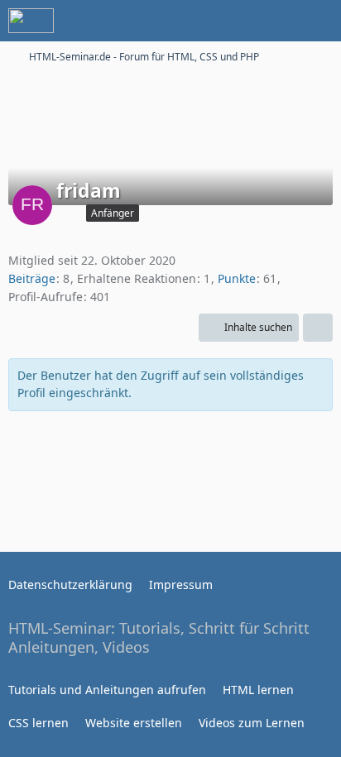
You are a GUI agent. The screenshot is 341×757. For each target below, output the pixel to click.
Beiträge (31, 278)
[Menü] (319, 20)
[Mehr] (318, 328)
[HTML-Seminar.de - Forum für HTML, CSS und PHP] (31, 20)
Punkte (237, 278)
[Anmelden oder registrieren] (278, 20)
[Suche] (236, 20)
